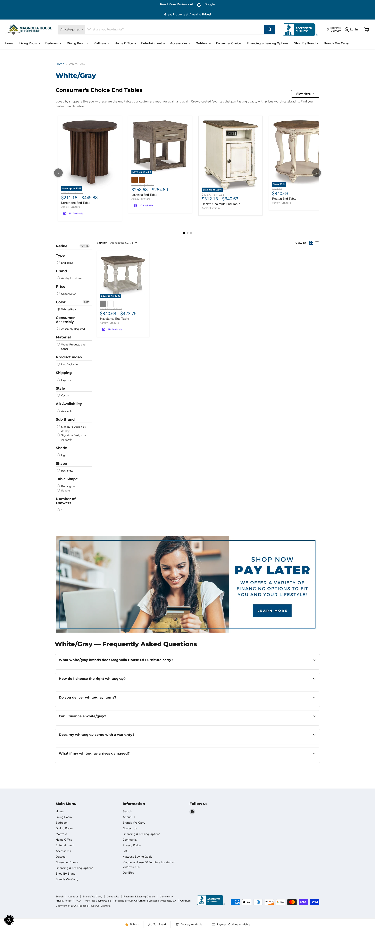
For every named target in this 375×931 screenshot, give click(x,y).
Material (63, 337)
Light (63, 455)
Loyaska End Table (144, 195)
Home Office (124, 43)
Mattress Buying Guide (137, 857)
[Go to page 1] (184, 233)
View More (303, 94)
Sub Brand (65, 419)
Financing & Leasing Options (267, 43)
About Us (129, 817)
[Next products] (316, 172)
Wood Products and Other (73, 347)
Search (127, 811)
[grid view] (311, 243)
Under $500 (68, 294)
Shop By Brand (305, 43)
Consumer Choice (228, 43)
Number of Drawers (66, 501)
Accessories (179, 43)
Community (130, 840)
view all (84, 245)
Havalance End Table (114, 319)
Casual (64, 395)
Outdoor (202, 43)
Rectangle (66, 471)
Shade (61, 448)
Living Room (28, 43)
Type (60, 255)
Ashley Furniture (70, 207)
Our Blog (128, 873)
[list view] (316, 243)
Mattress (100, 43)
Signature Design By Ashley (73, 429)
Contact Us (130, 828)
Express (65, 380)
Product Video (69, 357)
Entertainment (152, 43)
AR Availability (69, 404)
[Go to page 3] (191, 233)
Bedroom (52, 43)
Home (9, 43)
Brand (61, 271)
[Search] (269, 29)
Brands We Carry (336, 43)
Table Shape (67, 479)
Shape (61, 463)
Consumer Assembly (65, 320)
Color (61, 302)
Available (66, 411)
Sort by (102, 243)
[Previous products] (58, 172)
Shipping (64, 373)
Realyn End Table (284, 199)
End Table (66, 263)
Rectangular (68, 486)
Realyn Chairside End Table (221, 204)
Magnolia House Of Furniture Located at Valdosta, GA (145, 901)
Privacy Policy (132, 845)
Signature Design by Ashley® (73, 437)
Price (60, 286)
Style (60, 388)
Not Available (69, 364)
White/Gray (68, 309)
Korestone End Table (75, 203)
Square (65, 490)
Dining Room (76, 43)
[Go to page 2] (187, 233)
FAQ (126, 851)
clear (86, 301)
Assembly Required (72, 329)
